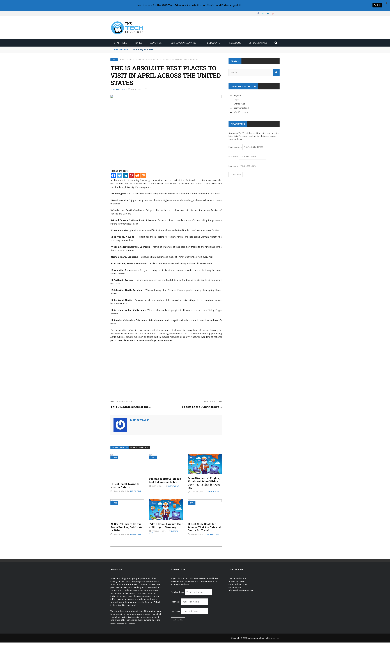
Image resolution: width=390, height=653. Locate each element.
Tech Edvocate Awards (182, 42)
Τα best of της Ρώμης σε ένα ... (202, 407)
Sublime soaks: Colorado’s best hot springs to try (165, 480)
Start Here (120, 42)
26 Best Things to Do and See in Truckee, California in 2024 (126, 527)
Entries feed (239, 103)
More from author (139, 447)
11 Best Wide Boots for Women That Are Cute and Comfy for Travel (204, 527)
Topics (138, 42)
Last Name (233, 166)
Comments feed (241, 107)
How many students (143, 49)
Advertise (155, 42)
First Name (233, 156)
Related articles (120, 447)
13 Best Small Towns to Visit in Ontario (124, 485)
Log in (236, 99)
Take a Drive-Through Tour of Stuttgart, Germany (166, 525)
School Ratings (258, 42)
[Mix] (143, 175)
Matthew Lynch (119, 89)
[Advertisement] (166, 366)
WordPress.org (241, 112)
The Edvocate (212, 42)
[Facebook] (113, 175)
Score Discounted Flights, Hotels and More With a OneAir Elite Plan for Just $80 (204, 483)
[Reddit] (137, 175)
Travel (114, 60)
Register (237, 95)
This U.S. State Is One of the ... (130, 407)
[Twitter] (119, 175)
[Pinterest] (131, 175)
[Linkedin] (125, 175)
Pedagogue (234, 42)
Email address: (236, 147)
